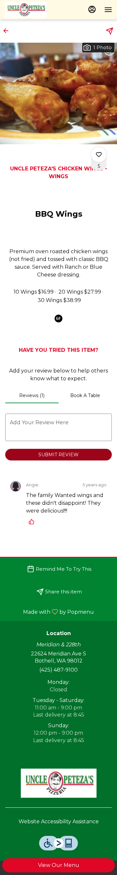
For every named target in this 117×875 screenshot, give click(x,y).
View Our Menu (58, 865)
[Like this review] (33, 521)
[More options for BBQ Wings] (99, 154)
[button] (8, 31)
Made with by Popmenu (49, 611)
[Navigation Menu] (108, 9)
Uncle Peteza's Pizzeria (58, 783)
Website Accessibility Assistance (59, 821)
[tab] (31, 395)
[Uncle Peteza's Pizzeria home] (34, 10)
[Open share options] (109, 31)
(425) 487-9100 (58, 670)
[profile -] (92, 9)
